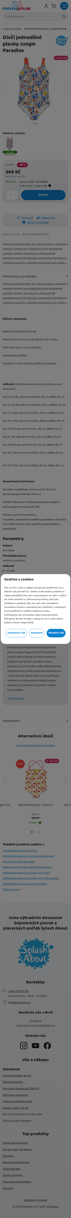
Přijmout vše (56, 633)
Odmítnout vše (16, 633)
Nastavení (37, 633)
